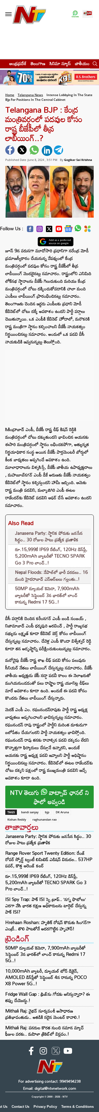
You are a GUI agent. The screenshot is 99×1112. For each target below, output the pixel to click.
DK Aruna (62, 812)
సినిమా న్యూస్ (60, 63)
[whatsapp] (35, 150)
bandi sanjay (30, 812)
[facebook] (10, 150)
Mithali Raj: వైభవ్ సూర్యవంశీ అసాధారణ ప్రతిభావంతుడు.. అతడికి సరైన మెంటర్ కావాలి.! (42, 1013)
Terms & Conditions (77, 1107)
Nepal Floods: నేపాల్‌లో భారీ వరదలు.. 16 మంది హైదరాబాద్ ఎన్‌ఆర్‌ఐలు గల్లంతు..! (51, 575)
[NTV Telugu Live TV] (88, 14)
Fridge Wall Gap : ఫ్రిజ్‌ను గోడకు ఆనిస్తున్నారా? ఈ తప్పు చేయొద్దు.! (47, 997)
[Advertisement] (49, 382)
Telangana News (30, 95)
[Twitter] (49, 230)
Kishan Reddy (16, 819)
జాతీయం (82, 63)
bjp (47, 812)
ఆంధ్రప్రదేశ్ (17, 63)
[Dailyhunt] (87, 230)
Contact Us (20, 1107)
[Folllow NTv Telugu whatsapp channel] (75, 14)
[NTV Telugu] (29, 14)
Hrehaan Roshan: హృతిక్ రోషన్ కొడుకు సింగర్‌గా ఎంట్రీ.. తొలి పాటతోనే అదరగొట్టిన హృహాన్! (48, 925)
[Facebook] (30, 230)
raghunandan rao (44, 819)
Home (9, 95)
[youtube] (68, 1052)
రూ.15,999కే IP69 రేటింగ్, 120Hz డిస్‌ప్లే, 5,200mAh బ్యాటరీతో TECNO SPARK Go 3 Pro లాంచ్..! (51, 556)
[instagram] (43, 1052)
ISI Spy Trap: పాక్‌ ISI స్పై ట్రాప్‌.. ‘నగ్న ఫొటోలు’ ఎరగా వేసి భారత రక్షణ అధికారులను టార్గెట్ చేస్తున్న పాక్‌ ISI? (45, 905)
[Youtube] (59, 230)
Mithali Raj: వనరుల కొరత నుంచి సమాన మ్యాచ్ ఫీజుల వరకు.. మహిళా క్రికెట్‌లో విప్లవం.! (44, 1030)
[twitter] (22, 150)
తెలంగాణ (38, 63)
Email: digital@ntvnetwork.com (49, 1088)
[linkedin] (47, 150)
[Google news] (68, 230)
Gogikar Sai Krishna (78, 160)
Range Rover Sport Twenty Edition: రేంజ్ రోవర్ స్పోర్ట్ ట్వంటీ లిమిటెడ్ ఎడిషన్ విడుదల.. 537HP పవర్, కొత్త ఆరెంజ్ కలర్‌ (48, 859)
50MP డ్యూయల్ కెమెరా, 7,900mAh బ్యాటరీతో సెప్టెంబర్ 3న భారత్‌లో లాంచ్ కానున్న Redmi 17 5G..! (47, 595)
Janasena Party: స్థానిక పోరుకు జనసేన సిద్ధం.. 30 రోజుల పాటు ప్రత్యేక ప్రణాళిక (49, 536)
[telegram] (59, 150)
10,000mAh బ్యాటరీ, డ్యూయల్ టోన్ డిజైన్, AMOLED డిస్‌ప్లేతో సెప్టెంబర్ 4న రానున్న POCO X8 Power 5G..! (46, 977)
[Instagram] (39, 230)
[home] (3, 63)
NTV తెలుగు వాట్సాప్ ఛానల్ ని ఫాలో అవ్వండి (49, 797)
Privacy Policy (45, 1107)
